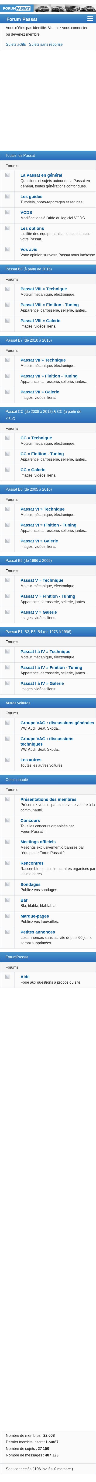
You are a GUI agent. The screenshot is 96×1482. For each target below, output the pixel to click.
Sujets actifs (16, 44)
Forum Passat (22, 19)
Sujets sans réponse (46, 44)
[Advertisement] (48, 102)
